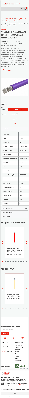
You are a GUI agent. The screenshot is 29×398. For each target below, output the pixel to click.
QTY (2, 107)
